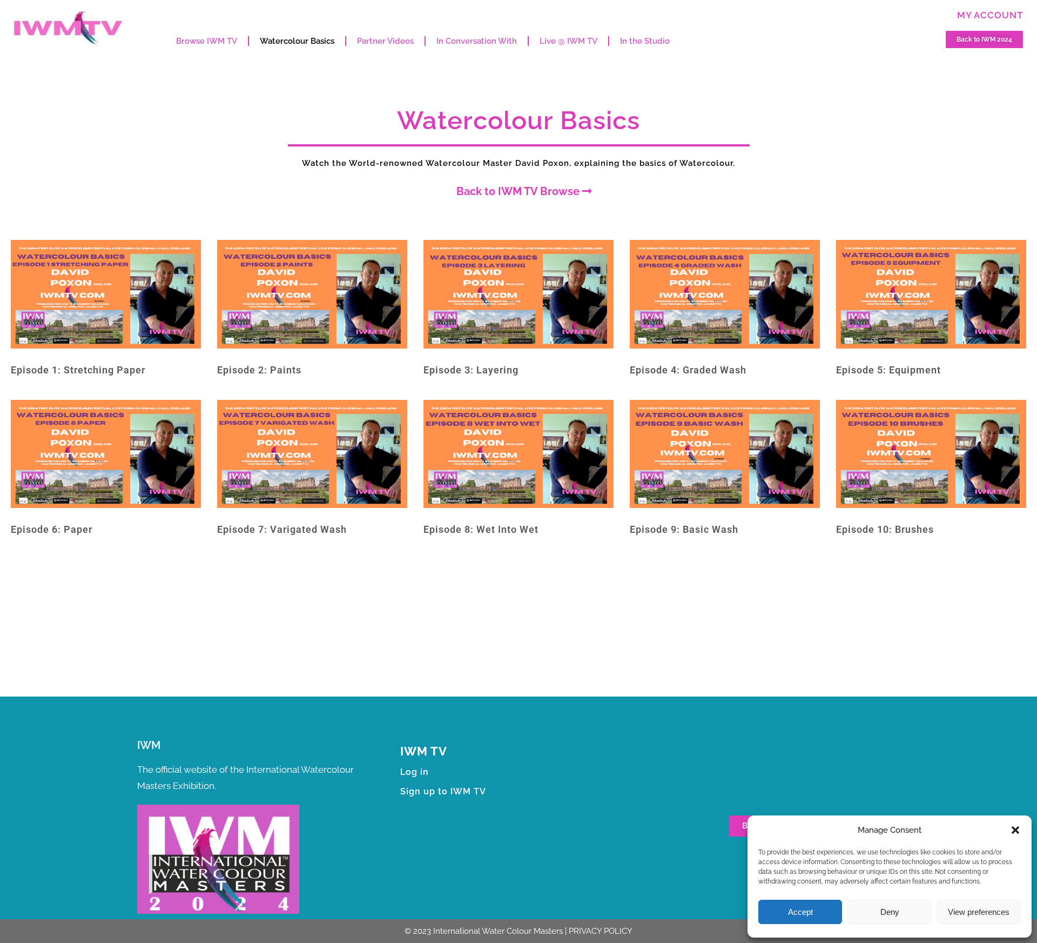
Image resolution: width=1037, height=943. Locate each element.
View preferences (978, 912)
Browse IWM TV (206, 41)
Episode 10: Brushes (885, 529)
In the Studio (645, 41)
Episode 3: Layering (470, 370)
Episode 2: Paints (259, 370)
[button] (1015, 830)
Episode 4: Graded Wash (688, 370)
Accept (800, 912)
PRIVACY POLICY (600, 931)
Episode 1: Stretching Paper (78, 370)
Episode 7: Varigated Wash (282, 529)
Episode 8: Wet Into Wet (480, 529)
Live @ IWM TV (568, 41)
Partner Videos (385, 41)
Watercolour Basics (297, 41)
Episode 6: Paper (51, 529)
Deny (889, 912)
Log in (414, 772)
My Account (990, 15)
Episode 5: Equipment (888, 370)
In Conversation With (476, 41)
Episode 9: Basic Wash (684, 529)
